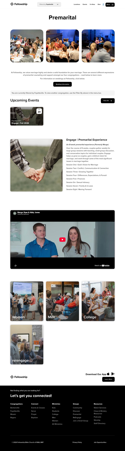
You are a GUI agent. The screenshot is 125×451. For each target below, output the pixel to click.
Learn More (108, 379)
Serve (33, 411)
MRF (42, 442)
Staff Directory (99, 423)
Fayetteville (15, 411)
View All (106, 101)
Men (54, 417)
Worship (97, 420)
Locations (77, 4)
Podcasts (97, 417)
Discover (76, 411)
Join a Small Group (80, 420)
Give (99, 4)
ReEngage (77, 417)
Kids (54, 407)
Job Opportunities (100, 442)
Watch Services (100, 407)
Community (77, 407)
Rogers (13, 417)
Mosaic (13, 414)
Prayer (34, 414)
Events (85, 4)
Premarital (77, 414)
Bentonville (14, 407)
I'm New (92, 4)
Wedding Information (62, 84)
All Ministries (57, 424)
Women (55, 420)
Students (55, 411)
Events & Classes (38, 407)
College (55, 414)
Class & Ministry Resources (100, 412)
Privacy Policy (77, 442)
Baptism (34, 417)
